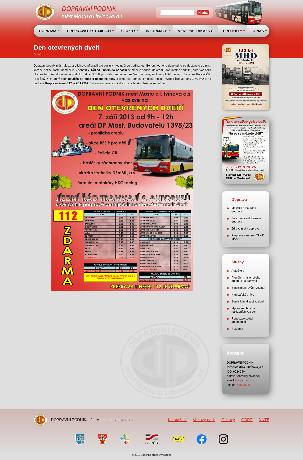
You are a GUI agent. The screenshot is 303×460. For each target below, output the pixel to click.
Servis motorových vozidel (248, 287)
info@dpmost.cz (245, 380)
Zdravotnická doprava (245, 228)
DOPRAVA (48, 31)
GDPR (247, 419)
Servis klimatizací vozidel (248, 301)
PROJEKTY (232, 31)
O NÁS (258, 31)
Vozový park (204, 419)
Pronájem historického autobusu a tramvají (246, 279)
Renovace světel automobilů (242, 320)
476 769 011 (245, 385)
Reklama (237, 328)
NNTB (264, 419)
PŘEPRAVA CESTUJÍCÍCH (89, 31)
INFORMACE (157, 31)
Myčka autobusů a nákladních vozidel (244, 310)
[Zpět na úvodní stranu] (80, 12)
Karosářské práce (243, 294)
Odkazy (228, 419)
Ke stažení (177, 419)
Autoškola (238, 270)
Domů (37, 54)
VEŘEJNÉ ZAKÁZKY (195, 31)
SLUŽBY (128, 31)
